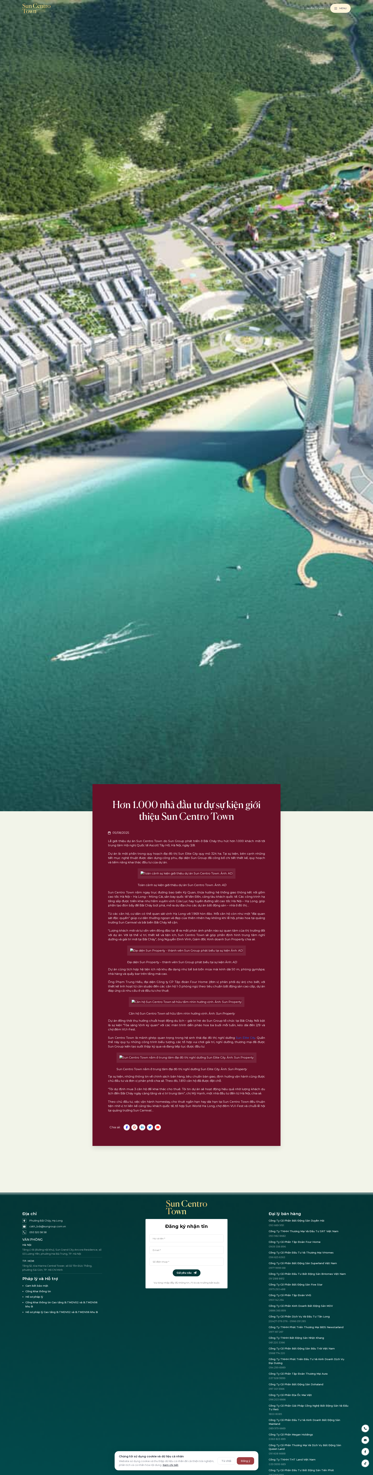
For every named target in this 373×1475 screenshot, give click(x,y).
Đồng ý (245, 1460)
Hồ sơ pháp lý (34, 1296)
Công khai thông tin (38, 1291)
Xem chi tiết (170, 1464)
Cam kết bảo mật (36, 1285)
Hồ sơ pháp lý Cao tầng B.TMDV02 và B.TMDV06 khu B (61, 1312)
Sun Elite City (245, 1038)
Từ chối (226, 1460)
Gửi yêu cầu (184, 1272)
